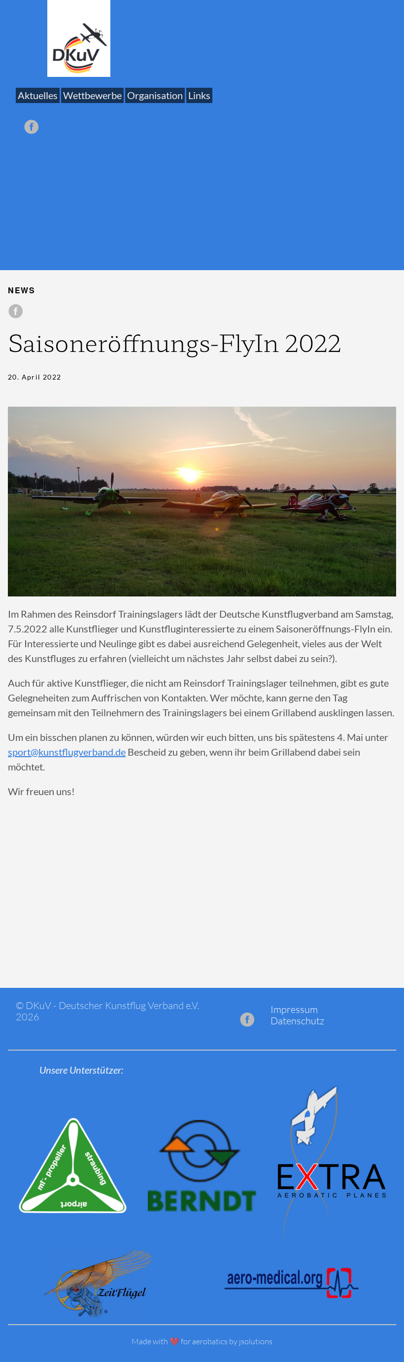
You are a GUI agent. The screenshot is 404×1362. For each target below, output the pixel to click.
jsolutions (255, 1341)
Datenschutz (297, 1020)
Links (199, 95)
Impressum (294, 1009)
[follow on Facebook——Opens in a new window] (34, 123)
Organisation (155, 95)
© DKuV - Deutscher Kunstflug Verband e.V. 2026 (107, 1011)
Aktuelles (38, 95)
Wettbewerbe (92, 95)
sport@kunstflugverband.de (67, 752)
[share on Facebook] (16, 311)
